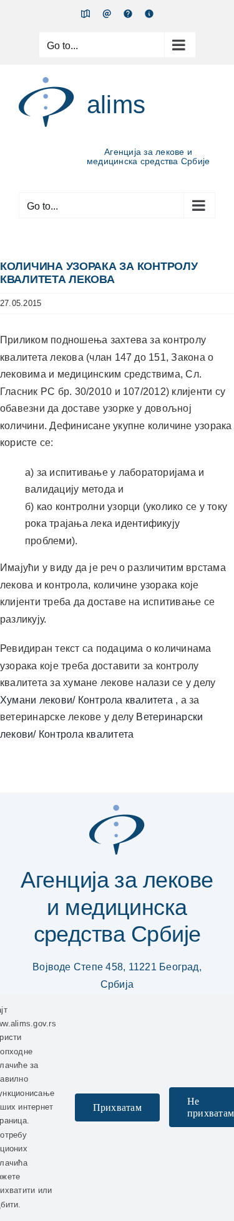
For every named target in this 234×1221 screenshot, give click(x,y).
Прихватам (117, 1107)
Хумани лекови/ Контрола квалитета (87, 700)
